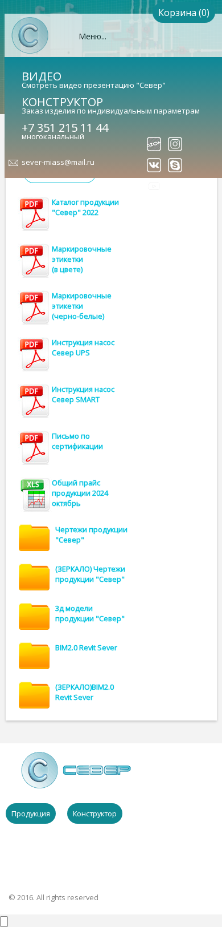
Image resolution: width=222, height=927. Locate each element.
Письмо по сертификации (77, 441)
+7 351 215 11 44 (65, 127)
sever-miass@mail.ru (58, 162)
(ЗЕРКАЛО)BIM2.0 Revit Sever (84, 692)
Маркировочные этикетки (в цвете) (82, 259)
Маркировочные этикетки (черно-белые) (82, 305)
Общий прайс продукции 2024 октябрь (80, 492)
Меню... (92, 36)
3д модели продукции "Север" (90, 613)
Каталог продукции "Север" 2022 (85, 207)
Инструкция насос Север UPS (83, 347)
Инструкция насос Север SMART (83, 394)
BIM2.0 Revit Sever (86, 647)
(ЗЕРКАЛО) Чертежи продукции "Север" (90, 574)
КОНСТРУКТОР (62, 102)
